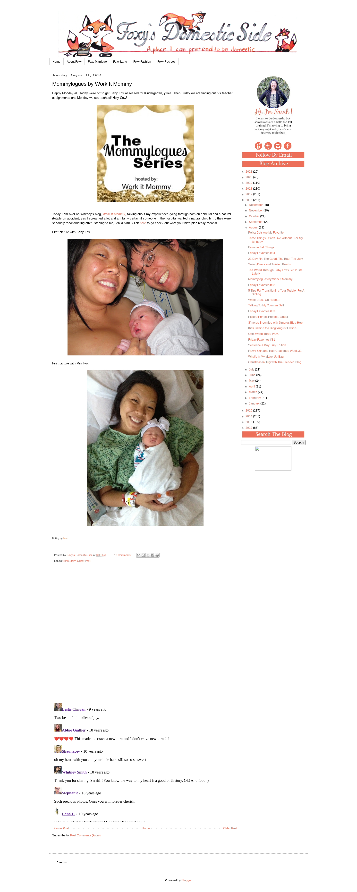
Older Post (230, 828)
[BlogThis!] (143, 555)
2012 (249, 427)
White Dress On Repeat (263, 300)
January (254, 403)
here (143, 223)
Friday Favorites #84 (261, 253)
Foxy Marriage (97, 61)
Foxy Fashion (142, 61)
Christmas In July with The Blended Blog (274, 362)
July (252, 369)
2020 (249, 177)
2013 (249, 422)
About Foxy (74, 61)
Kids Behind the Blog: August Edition (272, 328)
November (256, 210)
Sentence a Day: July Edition (267, 345)
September (256, 222)
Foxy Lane (120, 61)
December (256, 205)
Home (56, 61)
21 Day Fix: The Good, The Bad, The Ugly (275, 259)
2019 (249, 183)
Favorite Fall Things (261, 247)
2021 (249, 171)
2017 (249, 194)
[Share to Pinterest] (157, 555)
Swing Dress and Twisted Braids (269, 264)
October (254, 216)
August (254, 227)
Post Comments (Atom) (85, 835)
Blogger (186, 880)
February (255, 398)
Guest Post (83, 560)
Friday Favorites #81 (261, 339)
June (252, 375)
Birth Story (69, 560)
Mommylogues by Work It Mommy (270, 279)
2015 (249, 410)
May (252, 380)
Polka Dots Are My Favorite (266, 232)
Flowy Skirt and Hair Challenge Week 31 (275, 351)
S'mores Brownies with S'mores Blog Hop (275, 322)
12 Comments (122, 555)
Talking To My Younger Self (266, 305)
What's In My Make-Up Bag (266, 356)
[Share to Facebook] (152, 555)
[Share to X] (147, 555)
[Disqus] (145, 636)
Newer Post (61, 828)
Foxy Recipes (166, 61)
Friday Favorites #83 (261, 285)
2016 (249, 200)
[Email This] (138, 555)
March (253, 392)
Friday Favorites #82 (261, 311)
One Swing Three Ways (263, 334)
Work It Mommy (114, 214)
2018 (249, 188)
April (252, 386)
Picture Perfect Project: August (268, 317)
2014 (249, 416)
